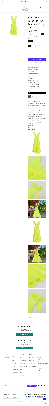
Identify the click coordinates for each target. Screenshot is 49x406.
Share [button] (30, 317)
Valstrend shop (11, 401)
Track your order (23, 366)
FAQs (21, 369)
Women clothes (15, 369)
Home (21, 357)
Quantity (29, 48)
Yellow (30, 40)
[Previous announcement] (2, 1)
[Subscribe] (24, 385)
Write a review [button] (24, 334)
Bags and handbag (14, 359)
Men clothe (14, 363)
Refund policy (24, 401)
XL (40, 45)
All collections (23, 360)
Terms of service (36, 401)
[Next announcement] (46, 1)
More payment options (37, 62)
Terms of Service (32, 366)
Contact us (22, 378)
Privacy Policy (32, 357)
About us (22, 375)
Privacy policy (30, 401)
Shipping (35, 36)
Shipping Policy (32, 363)
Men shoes (14, 366)
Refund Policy (32, 360)
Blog (21, 372)
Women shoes (15, 372)
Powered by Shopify (17, 401)
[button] (2, 7)
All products (23, 363)
